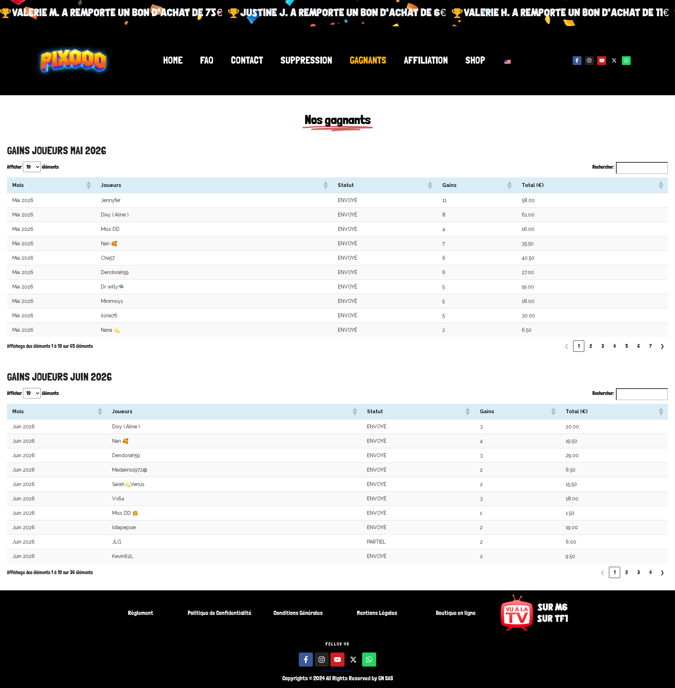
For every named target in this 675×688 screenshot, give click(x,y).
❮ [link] (567, 346)
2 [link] (591, 346)
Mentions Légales (377, 612)
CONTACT (247, 60)
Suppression (306, 60)
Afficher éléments (33, 167)
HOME (172, 60)
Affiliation (426, 60)
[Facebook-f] (577, 60)
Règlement (140, 612)
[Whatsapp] (626, 60)
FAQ (206, 60)
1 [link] (579, 346)
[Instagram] (589, 60)
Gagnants (368, 60)
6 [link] (638, 346)
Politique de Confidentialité (219, 612)
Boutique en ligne (456, 612)
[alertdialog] (337, 13)
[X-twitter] (614, 60)
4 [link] (614, 346)
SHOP (475, 60)
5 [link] (626, 346)
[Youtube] (601, 60)
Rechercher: (603, 167)
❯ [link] (662, 346)
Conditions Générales (298, 612)
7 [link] (650, 346)
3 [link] (603, 346)
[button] (88, 185)
